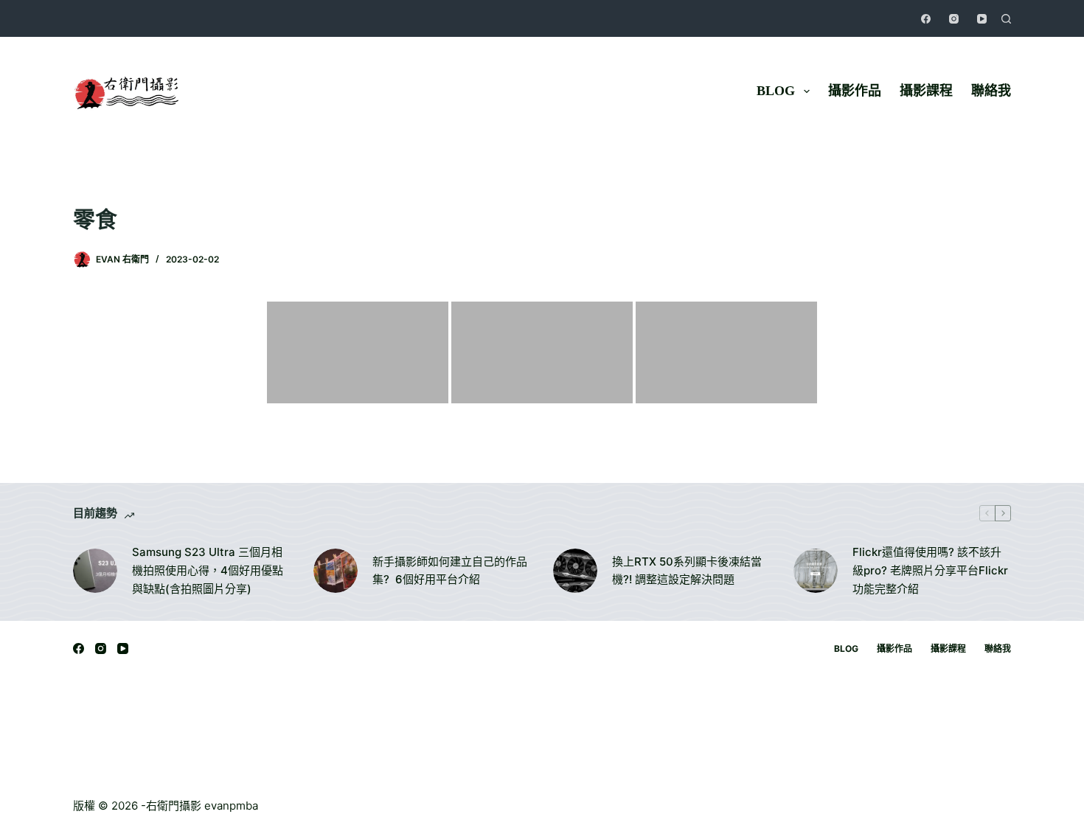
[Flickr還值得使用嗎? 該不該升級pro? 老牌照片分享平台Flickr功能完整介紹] (815, 571)
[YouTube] (982, 19)
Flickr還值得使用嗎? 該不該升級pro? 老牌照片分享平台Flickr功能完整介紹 (930, 570)
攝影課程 (926, 90)
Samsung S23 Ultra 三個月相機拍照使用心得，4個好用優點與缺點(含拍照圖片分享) (207, 570)
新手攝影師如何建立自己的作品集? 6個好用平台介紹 (449, 570)
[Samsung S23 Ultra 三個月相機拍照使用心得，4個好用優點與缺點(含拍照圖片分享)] (95, 571)
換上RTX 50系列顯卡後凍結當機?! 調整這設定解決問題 (687, 570)
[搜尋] (1006, 19)
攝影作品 (854, 90)
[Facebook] (926, 19)
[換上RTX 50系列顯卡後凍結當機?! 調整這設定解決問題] (575, 571)
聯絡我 (991, 90)
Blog (776, 90)
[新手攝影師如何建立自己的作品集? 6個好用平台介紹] (335, 571)
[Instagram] (954, 19)
